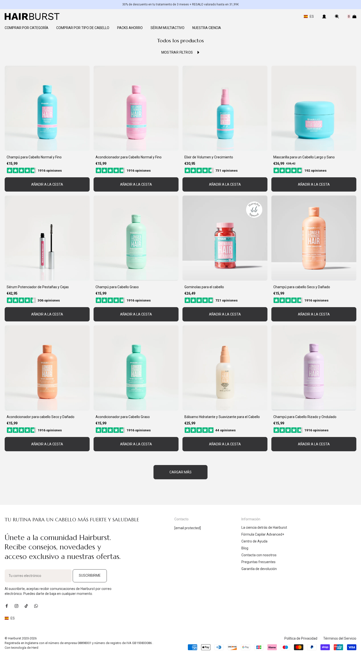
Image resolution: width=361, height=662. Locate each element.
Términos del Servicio (339, 638)
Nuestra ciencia (206, 28)
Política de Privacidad (300, 638)
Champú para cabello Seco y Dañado (301, 287)
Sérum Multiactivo (167, 28)
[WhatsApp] (36, 606)
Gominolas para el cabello (204, 287)
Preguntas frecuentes (258, 562)
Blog (244, 548)
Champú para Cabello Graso (117, 287)
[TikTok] (26, 606)
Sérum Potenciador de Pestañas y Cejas (38, 287)
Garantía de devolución (259, 569)
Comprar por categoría (26, 28)
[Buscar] (336, 16)
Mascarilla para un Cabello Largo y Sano (304, 157)
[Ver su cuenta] (324, 16)
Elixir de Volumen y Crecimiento (208, 157)
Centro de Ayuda (254, 541)
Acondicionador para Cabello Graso (123, 417)
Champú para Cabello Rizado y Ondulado (304, 417)
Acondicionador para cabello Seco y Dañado (40, 417)
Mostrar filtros (177, 52)
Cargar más (180, 472)
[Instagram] (16, 606)
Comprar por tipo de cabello (82, 28)
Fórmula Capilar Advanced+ (262, 534)
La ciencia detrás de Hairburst (264, 527)
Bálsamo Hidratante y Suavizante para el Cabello (222, 417)
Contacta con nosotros (259, 555)
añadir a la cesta (47, 184)
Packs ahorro (130, 28)
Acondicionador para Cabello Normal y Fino (129, 157)
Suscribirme (90, 575)
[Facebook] (7, 606)
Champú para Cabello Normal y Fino (34, 157)
